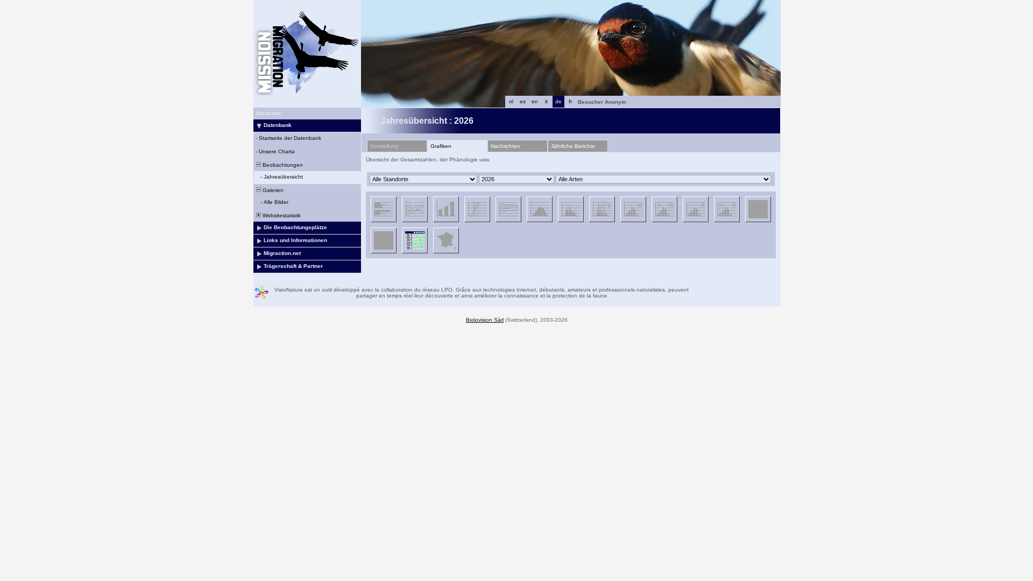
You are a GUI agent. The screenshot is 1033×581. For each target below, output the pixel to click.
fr (570, 101)
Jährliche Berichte (573, 146)
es (523, 101)
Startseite (268, 113)
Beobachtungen (282, 165)
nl (511, 101)
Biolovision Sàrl (485, 320)
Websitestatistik (281, 215)
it (546, 101)
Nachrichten (505, 146)
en (535, 101)
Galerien (272, 190)
